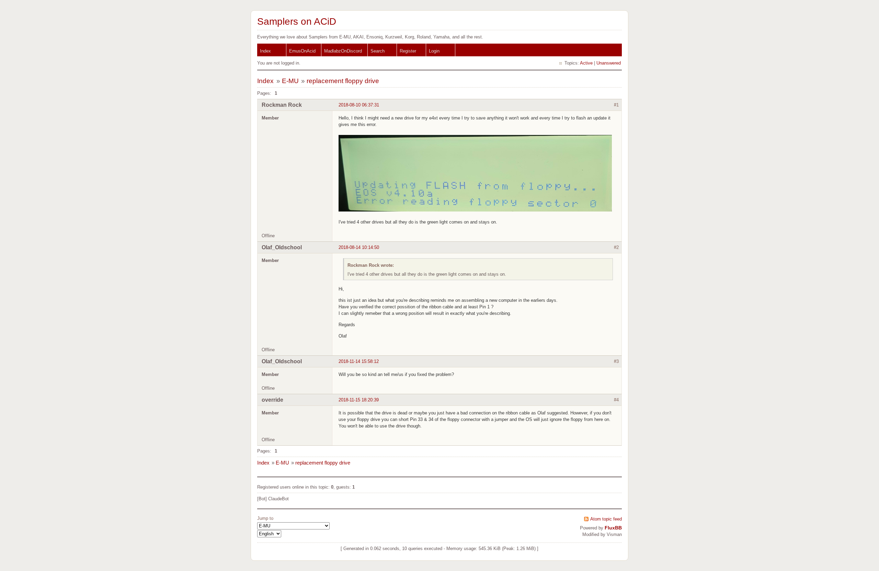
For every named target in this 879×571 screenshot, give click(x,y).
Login (434, 51)
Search (377, 51)
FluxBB (613, 527)
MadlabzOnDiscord (343, 51)
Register (408, 51)
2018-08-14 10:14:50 (359, 247)
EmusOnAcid (302, 51)
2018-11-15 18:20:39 (359, 399)
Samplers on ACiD (296, 21)
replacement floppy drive (343, 80)
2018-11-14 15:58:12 (359, 361)
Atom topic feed (606, 519)
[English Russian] (269, 533)
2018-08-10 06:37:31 (359, 104)
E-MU (290, 80)
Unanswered (608, 63)
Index (265, 51)
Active (586, 63)
